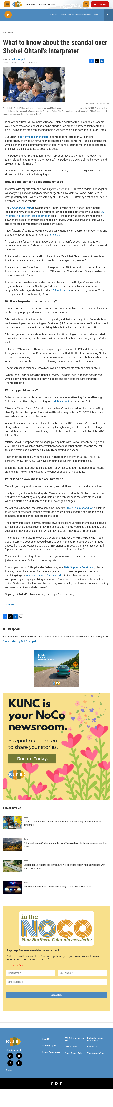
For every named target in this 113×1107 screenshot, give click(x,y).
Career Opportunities (52, 1052)
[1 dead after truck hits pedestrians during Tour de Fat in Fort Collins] (12, 887)
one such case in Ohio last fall (43, 575)
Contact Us (92, 1047)
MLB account (61, 401)
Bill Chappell (18, 59)
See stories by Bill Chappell (20, 641)
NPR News (8, 32)
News (26, 817)
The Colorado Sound (96, 1053)
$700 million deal (60, 290)
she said (55, 234)
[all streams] (108, 15)
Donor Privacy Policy (74, 1053)
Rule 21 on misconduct (79, 507)
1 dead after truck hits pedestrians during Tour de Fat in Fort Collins (58, 886)
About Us (46, 1039)
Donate (101, 4)
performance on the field (34, 136)
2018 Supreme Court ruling (79, 567)
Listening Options (50, 1046)
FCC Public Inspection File (74, 1039)
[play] (8, 14)
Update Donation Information (95, 1039)
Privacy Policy (71, 1047)
